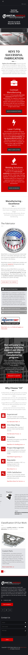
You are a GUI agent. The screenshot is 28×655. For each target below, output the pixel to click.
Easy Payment (7, 604)
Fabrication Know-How (11, 289)
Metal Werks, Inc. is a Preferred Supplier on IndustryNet (12, 327)
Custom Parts (7, 551)
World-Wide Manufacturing (11, 312)
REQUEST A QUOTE (14, 376)
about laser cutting (14, 149)
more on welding (14, 188)
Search (24, 4)
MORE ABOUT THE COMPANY (9, 282)
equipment (10, 264)
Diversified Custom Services (12, 308)
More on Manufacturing (14, 111)
